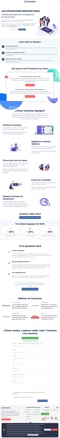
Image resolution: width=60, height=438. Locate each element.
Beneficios (27, 409)
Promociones (27, 412)
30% (50, 231)
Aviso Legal (20, 397)
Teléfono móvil (15, 368)
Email (14, 361)
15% (31, 231)
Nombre (14, 349)
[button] (4, 429)
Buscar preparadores (35, 414)
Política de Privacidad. (28, 397)
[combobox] (29, 346)
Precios (28, 414)
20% (11, 231)
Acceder (28, 418)
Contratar (28, 416)
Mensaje (14, 380)
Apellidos (15, 355)
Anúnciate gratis (36, 412)
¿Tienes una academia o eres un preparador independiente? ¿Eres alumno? (27, 343)
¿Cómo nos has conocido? (18, 374)
